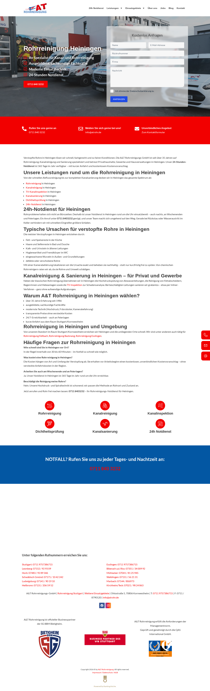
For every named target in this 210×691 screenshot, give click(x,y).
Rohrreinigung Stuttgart (70, 593)
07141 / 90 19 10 (46, 581)
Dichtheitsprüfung (35, 199)
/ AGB (115, 672)
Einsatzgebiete (133, 8)
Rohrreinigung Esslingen (88, 335)
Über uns (152, 8)
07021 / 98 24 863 (133, 585)
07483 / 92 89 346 (38, 572)
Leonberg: (27, 568)
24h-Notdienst (34, 204)
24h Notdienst (96, 8)
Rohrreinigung (33, 183)
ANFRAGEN (119, 99)
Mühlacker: (113, 572)
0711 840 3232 (37, 132)
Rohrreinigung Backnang (62, 335)
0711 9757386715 (43, 564)
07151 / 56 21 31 (129, 577)
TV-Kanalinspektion (36, 191)
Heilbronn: (27, 585)
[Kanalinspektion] (160, 405)
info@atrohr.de (93, 132)
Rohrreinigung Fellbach (36, 335)
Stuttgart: (27, 564)
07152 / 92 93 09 (42, 568)
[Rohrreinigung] (49, 405)
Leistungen (113, 8)
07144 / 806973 (125, 581)
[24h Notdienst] (160, 424)
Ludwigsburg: (29, 581)
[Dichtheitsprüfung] (49, 424)
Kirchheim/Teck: (115, 585)
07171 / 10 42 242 (53, 577)
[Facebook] (102, 605)
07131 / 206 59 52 (43, 585)
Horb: (25, 572)
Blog (171, 8)
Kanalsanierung (34, 195)
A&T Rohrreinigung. (106, 669)
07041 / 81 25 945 (128, 572)
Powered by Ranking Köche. (105, 686)
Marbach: (112, 581)
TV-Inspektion (74, 284)
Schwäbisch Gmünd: (32, 577)
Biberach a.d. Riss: (116, 568)
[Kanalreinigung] (105, 405)
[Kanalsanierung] (105, 424)
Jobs (163, 8)
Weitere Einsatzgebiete (97, 593)
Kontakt (181, 8)
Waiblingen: (113, 577)
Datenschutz (108, 672)
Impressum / (97, 672)
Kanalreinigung (34, 187)
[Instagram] (108, 605)
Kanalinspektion (160, 413)
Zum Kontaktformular (153, 132)
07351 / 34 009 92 (135, 568)
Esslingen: (112, 564)
